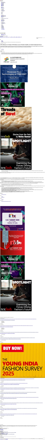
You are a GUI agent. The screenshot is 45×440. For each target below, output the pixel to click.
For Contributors (3, 22)
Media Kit (3, 16)
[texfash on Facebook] (0, 429)
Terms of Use (2, 434)
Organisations (2, 27)
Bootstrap (20, 438)
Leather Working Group (3, 194)
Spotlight (3, 7)
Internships (2, 23)
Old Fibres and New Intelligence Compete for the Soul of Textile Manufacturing (8, 409)
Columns (5, 432)
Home (2, 40)
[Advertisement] (18, 175)
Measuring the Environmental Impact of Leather (6, 201)
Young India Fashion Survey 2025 (4, 18)
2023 (1, 13)
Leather (2, 196)
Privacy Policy (5, 434)
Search (37, 37)
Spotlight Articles (3, 2)
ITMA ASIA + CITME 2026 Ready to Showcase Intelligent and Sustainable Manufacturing (9, 384)
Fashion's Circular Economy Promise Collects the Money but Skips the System (8, 398)
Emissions (2, 199)
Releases (3, 5)
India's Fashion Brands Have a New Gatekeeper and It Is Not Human (7, 333)
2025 (1, 12)
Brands (2, 25)
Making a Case (2, 10)
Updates (2, 41)
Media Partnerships (4, 15)
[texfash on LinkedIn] (1, 429)
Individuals (2, 26)
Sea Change (2, 9)
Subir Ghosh (3, 20)
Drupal (7, 438)
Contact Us (4, 428)
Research (3, 4)
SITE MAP (2, 0)
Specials (3, 3)
